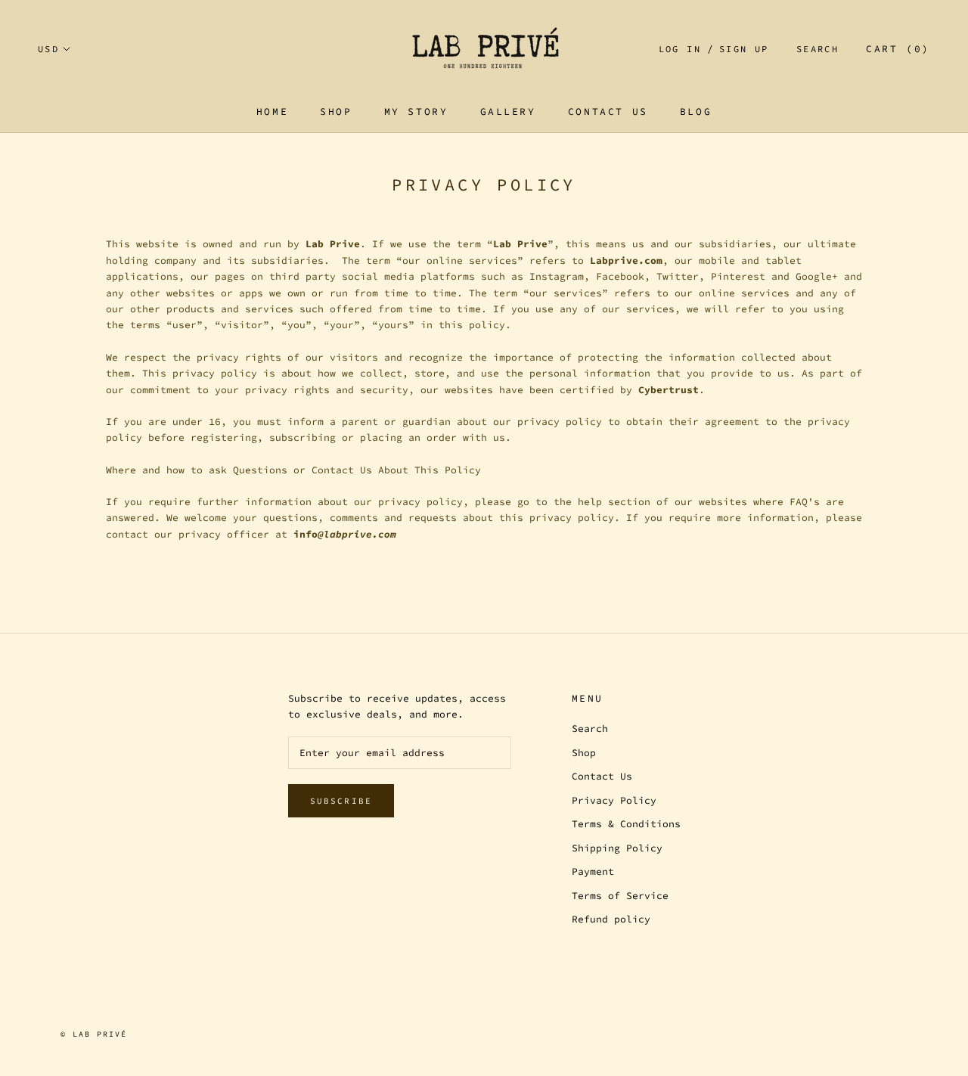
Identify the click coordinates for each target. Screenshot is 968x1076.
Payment (593, 871)
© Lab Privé (93, 1034)
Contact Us (608, 111)
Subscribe (341, 800)
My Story (416, 111)
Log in (680, 48)
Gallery (508, 111)
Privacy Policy (614, 800)
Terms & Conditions (626, 823)
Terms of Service (620, 895)
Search (817, 48)
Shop (336, 111)
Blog (696, 111)
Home (272, 111)
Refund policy (611, 919)
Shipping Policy (617, 848)
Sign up (744, 48)
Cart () (898, 48)
